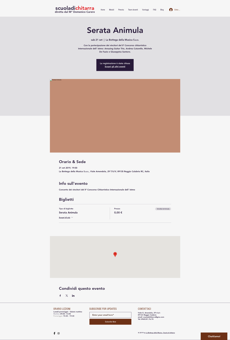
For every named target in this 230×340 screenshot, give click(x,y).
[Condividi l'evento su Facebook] (60, 296)
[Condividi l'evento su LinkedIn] (73, 296)
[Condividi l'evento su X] (66, 296)
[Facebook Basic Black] (54, 333)
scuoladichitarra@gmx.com (153, 317)
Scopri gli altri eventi (115, 66)
